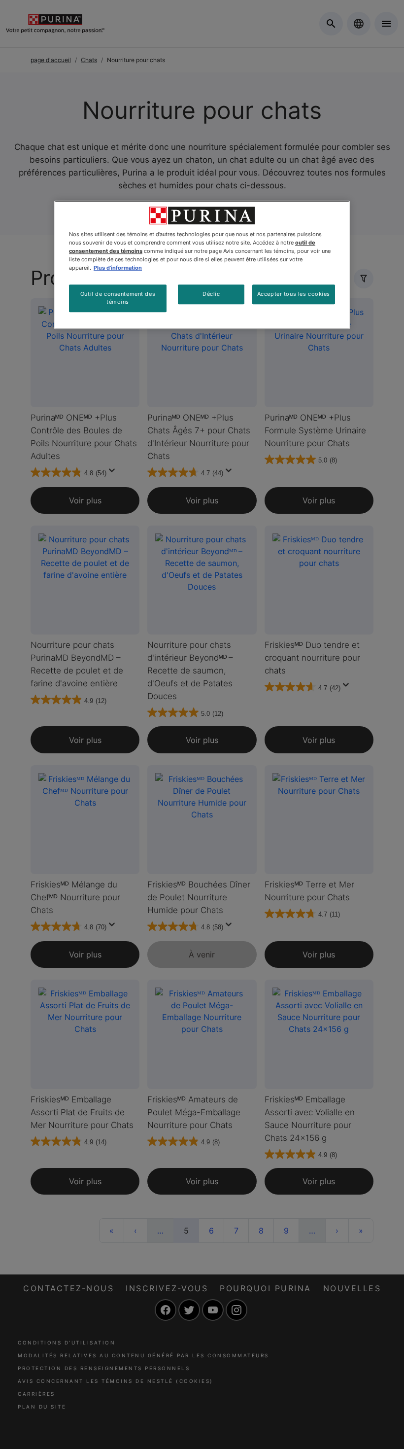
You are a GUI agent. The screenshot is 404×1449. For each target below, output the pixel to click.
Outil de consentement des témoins (117, 297)
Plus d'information (118, 267)
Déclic (211, 293)
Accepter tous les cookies (293, 293)
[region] (202, 265)
